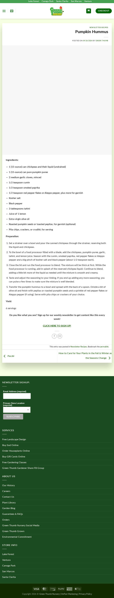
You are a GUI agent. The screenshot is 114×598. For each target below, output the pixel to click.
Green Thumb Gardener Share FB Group (23, 468)
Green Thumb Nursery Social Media (20, 525)
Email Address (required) (14, 392)
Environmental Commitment (17, 537)
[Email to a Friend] (59, 336)
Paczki (10, 356)
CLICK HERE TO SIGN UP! (57, 326)
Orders (6, 520)
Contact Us (8, 497)
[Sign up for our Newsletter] (11, 11)
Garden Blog (8, 508)
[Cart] (88, 10)
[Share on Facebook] (54, 336)
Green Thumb (102, 41)
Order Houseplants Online (16, 451)
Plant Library (9, 502)
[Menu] (4, 11)
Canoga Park (48, 1)
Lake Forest (33, 1)
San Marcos (76, 1)
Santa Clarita (62, 1)
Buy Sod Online (10, 445)
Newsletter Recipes (99, 27)
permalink (104, 347)
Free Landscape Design (14, 439)
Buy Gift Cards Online (13, 456)
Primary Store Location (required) (13, 404)
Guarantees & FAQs (12, 514)
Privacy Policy (85, 594)
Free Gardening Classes (14, 462)
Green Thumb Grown (13, 531)
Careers (6, 491)
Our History (8, 485)
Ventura (88, 1)
